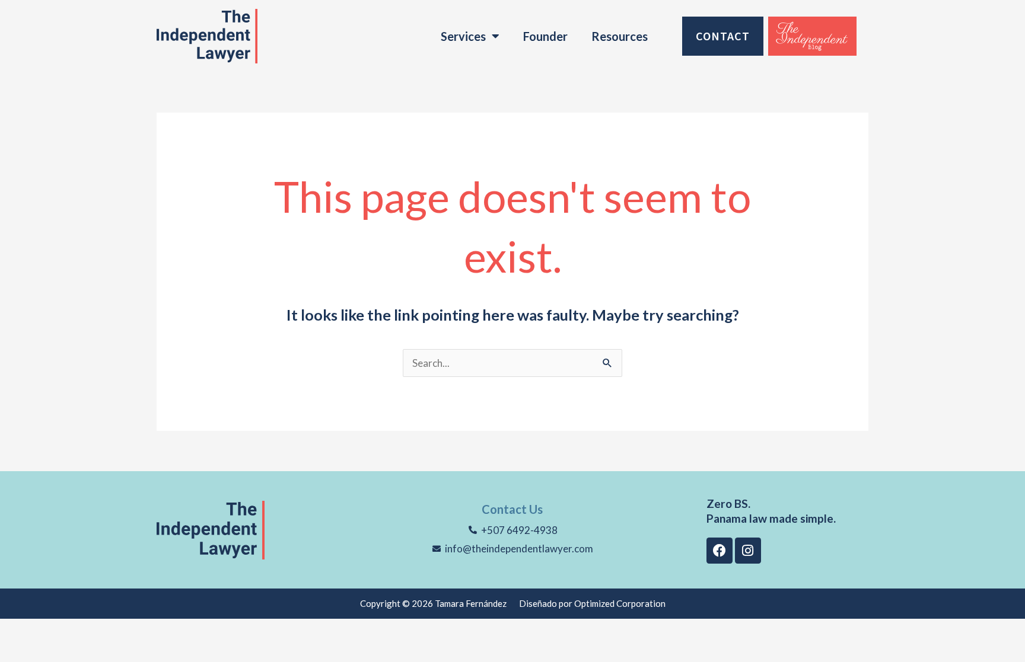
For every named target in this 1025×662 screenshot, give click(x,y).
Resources (619, 36)
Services (463, 36)
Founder (545, 36)
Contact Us (512, 509)
